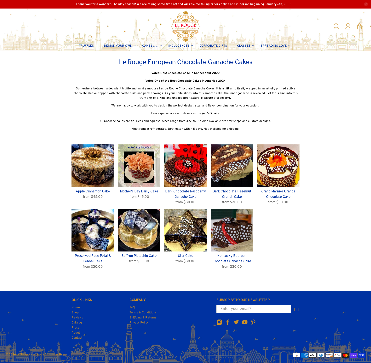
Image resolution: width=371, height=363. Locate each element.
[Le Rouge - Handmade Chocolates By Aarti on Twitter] (236, 324)
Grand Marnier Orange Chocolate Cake (278, 194)
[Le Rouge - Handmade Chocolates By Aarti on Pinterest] (253, 324)
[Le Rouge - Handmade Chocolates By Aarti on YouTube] (245, 324)
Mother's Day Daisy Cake (139, 191)
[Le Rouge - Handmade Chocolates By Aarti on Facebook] (228, 324)
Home (75, 307)
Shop (75, 312)
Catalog (76, 322)
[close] (366, 4)
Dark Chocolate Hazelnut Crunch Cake (232, 194)
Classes (244, 45)
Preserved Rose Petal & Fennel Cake (93, 258)
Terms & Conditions (143, 312)
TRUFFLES (86, 45)
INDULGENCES (178, 45)
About (75, 332)
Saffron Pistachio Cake (139, 256)
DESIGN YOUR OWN (118, 45)
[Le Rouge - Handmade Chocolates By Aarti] (186, 26)
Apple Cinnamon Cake (93, 191)
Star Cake (185, 256)
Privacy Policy (139, 322)
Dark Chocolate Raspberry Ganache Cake (185, 194)
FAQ (132, 307)
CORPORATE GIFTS (213, 45)
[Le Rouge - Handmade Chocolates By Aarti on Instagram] (219, 324)
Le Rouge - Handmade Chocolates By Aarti (43, 354)
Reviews (77, 317)
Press (75, 327)
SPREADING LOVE (274, 45)
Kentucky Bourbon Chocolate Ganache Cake (232, 258)
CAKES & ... (150, 45)
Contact (76, 337)
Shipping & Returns (143, 317)
